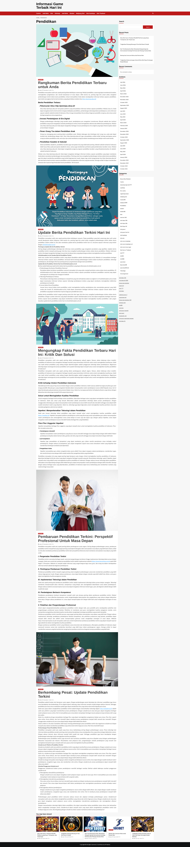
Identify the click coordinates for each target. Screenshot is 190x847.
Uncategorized (124, 273)
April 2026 (123, 90)
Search (121, 21)
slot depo (121, 291)
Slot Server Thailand (125, 250)
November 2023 (124, 163)
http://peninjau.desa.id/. (89, 99)
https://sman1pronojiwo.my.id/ (101, 561)
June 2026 (123, 85)
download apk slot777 (126, 184)
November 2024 (124, 134)
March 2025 (123, 122)
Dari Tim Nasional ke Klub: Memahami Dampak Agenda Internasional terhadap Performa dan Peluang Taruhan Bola (135, 49)
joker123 (121, 285)
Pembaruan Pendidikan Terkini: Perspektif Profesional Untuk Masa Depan (75, 539)
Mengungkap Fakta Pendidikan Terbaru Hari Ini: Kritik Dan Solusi (77, 352)
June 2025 (123, 114)
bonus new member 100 (125, 300)
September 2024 (124, 140)
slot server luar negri (125, 247)
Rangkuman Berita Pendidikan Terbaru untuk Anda (72, 85)
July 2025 (122, 111)
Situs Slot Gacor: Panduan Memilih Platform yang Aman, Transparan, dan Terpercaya (134, 38)
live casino (123, 190)
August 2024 (123, 142)
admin (40, 90)
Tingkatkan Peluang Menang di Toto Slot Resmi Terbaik (134, 44)
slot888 (122, 258)
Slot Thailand (101, 13)
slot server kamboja (125, 241)
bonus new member (124, 283)
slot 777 (121, 288)
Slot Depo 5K (123, 226)
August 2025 (123, 108)
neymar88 (122, 199)
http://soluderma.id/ (106, 708)
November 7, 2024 (47, 700)
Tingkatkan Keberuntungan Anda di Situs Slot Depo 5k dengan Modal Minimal (136, 61)
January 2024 (123, 157)
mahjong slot (123, 196)
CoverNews (100, 844)
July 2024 (122, 145)
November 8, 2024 (47, 236)
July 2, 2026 (139, 838)
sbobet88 (122, 211)
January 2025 (123, 128)
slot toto (121, 308)
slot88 (122, 256)
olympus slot (122, 302)
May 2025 (122, 116)
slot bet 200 (123, 217)
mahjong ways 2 (123, 294)
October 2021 (124, 168)
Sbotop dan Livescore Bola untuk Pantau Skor (132, 55)
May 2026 (122, 88)
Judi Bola (46, 13)
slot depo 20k (123, 223)
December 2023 (124, 160)
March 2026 (123, 93)
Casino (38, 13)
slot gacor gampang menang (126, 318)
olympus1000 (123, 202)
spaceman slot (122, 297)
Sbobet (72, 13)
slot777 (122, 253)
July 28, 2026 (44, 838)
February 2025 (124, 125)
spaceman (122, 261)
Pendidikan (41, 79)
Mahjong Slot (80, 13)
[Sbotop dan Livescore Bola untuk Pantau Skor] (118, 824)
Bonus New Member (125, 179)
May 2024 (122, 151)
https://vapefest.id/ (43, 415)
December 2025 (124, 96)
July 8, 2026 (116, 836)
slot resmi (121, 313)
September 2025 (124, 105)
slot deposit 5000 (123, 280)
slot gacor (122, 229)
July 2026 (122, 82)
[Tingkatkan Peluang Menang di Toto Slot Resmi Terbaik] (71, 824)
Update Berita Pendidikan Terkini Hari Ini (74, 232)
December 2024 (124, 131)
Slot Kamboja (90, 13)
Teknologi (122, 270)
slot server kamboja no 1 (126, 244)
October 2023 (124, 166)
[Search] (153, 13)
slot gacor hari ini (124, 232)
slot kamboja (123, 235)
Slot (51, 13)
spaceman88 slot (124, 267)
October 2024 (124, 137)
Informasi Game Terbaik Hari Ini (49, 5)
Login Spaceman (124, 193)
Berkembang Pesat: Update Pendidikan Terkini (73, 694)
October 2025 (124, 102)
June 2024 (123, 148)
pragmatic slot (123, 315)
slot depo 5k (122, 321)
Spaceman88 (123, 264)
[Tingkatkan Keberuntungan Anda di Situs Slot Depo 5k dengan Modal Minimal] (142, 824)
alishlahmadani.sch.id (49, 244)
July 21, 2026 (92, 838)
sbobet (122, 208)
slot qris (122, 238)
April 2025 (123, 119)
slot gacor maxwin (123, 310)
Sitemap (57, 13)
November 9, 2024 (47, 90)
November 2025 (124, 99)
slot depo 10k (123, 220)
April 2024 (123, 154)
